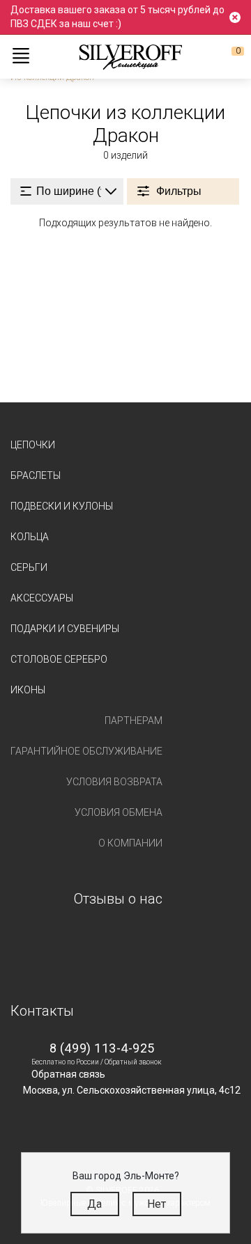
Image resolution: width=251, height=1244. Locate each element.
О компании (130, 843)
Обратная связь (68, 1074)
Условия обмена (118, 812)
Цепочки (32, 444)
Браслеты (35, 475)
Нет (156, 1204)
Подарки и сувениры (64, 628)
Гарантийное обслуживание (86, 751)
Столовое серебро (58, 659)
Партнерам (133, 720)
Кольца (29, 536)
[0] (226, 56)
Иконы (27, 689)
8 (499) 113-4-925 (102, 1048)
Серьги (28, 567)
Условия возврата (114, 781)
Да (94, 1204)
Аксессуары (41, 598)
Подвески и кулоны (61, 506)
